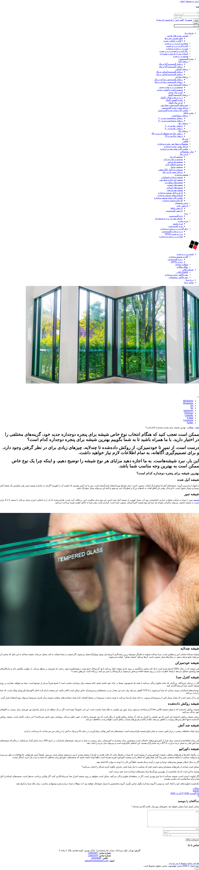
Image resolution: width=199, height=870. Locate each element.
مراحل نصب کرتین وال (172, 172)
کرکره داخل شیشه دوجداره (170, 193)
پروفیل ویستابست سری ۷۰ (170, 121)
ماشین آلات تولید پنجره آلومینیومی (173, 110)
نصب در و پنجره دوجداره (177, 48)
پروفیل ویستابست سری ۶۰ (170, 118)
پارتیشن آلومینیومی (174, 211)
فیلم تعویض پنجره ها (174, 38)
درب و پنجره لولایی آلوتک (172, 97)
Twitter (190, 423)
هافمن (185, 141)
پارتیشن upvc (177, 208)
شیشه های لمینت (175, 185)
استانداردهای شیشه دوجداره (170, 195)
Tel (192, 406)
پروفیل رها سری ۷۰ (174, 128)
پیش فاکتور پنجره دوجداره (176, 275)
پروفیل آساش (182, 69)
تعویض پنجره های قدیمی (177, 36)
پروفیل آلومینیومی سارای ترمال (168, 79)
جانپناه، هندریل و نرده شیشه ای (169, 218)
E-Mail (190, 418)
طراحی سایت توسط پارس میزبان (184, 863)
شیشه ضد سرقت (175, 190)
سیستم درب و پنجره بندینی (171, 87)
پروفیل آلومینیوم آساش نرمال (169, 74)
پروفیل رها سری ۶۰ (174, 126)
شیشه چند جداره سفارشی (171, 180)
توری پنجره (183, 221)
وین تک (185, 139)
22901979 (93, 855)
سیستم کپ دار (176, 157)
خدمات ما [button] (189, 33)
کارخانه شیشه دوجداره (172, 200)
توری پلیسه (178, 224)
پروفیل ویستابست (180, 115)
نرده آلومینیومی (176, 216)
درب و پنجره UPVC (174, 234)
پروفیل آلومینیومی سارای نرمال (168, 82)
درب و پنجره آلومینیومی (172, 231)
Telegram (189, 413)
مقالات (190, 427)
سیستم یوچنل (176, 167)
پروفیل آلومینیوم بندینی (178, 84)
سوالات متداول (181, 264)
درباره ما (190, 280)
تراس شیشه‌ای (181, 203)
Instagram (189, 410)
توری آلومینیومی (175, 226)
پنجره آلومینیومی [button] (186, 59)
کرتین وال (183, 154)
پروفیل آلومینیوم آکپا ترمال (171, 64)
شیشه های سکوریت (174, 182)
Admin (196, 791)
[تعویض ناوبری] (198, 29)
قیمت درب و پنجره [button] (185, 254)
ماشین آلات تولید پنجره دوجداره (174, 149)
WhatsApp (188, 401)
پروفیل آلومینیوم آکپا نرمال (171, 66)
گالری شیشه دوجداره (178, 257)
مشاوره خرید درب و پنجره (176, 43)
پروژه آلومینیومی (175, 259)
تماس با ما (189, 282)
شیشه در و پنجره (180, 56)
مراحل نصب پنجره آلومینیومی (175, 108)
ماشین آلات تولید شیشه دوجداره (168, 198)
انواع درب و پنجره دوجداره (171, 236)
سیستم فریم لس (175, 162)
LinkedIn (189, 415)
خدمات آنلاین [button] (188, 269)
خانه (197, 427)
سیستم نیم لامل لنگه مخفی (170, 169)
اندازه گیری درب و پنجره (177, 46)
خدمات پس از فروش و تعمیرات (174, 54)
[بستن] (198, 12)
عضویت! (189, 20)
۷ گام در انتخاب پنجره (173, 41)
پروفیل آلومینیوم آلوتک (178, 95)
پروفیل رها (183, 123)
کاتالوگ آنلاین (182, 272)
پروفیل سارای (182, 77)
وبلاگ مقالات (182, 267)
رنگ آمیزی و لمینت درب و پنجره (173, 51)
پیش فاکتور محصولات (178, 277)
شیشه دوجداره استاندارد (172, 177)
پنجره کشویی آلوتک (174, 100)
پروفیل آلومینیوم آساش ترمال (169, 72)
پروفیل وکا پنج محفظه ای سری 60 (167, 133)
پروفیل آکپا (183, 61)
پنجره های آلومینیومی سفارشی (174, 105)
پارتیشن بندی (182, 205)
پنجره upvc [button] (189, 113)
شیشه (196, 500)
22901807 (93, 853)
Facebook (188, 420)
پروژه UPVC (177, 262)
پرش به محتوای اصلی (189, 1)
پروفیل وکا (183, 131)
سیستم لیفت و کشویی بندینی (170, 90)
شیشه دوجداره (181, 175)
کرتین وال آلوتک (176, 102)
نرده (186, 213)
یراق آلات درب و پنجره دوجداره (174, 229)
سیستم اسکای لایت (174, 164)
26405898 (96, 858)
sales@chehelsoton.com (96, 861)
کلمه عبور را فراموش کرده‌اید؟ (170, 20)
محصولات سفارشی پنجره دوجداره (173, 144)
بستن (196, 23)
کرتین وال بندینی (175, 92)
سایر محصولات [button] (187, 151)
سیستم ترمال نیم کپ (173, 159)
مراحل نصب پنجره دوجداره (176, 146)
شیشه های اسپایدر (174, 187)
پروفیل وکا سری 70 (174, 136)
